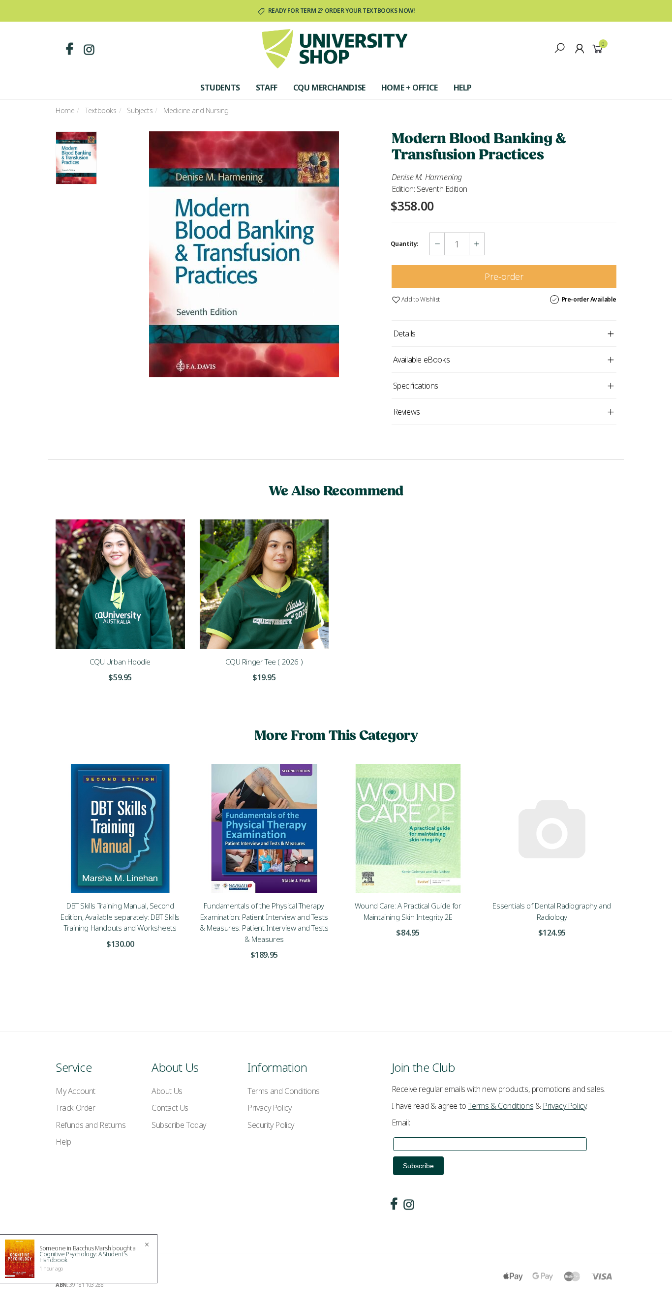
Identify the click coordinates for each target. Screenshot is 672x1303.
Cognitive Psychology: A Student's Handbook (83, 1257)
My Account (75, 1091)
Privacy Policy (269, 1107)
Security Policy (270, 1125)
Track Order (75, 1107)
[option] (244, 254)
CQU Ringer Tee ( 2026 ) (264, 662)
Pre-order (504, 276)
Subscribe (418, 1166)
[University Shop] (334, 47)
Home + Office (409, 87)
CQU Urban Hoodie (120, 662)
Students (220, 87)
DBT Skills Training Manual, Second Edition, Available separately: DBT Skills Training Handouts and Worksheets (120, 917)
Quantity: (405, 244)
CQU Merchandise (329, 87)
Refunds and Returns (90, 1125)
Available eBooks (421, 359)
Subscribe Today (179, 1125)
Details (404, 333)
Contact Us (170, 1107)
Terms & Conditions (500, 1105)
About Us (167, 1091)
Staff (266, 87)
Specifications (415, 385)
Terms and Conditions (283, 1091)
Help (463, 87)
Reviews (406, 411)
